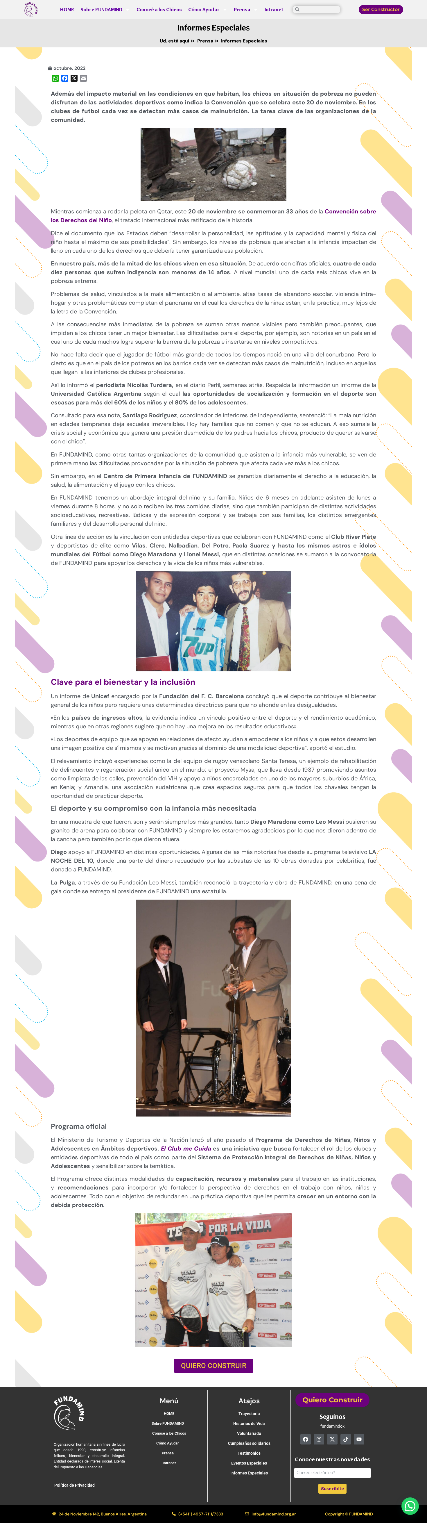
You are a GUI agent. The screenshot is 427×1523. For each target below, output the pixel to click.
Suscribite (332, 1488)
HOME (67, 10)
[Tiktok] (345, 1439)
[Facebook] (305, 1439)
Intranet (274, 10)
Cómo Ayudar (204, 10)
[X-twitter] (332, 1439)
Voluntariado (249, 1433)
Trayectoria (249, 1413)
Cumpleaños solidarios (249, 1443)
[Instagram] (319, 1439)
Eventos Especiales (249, 1463)
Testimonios (249, 1453)
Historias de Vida (249, 1423)
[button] (410, 1506)
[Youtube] (359, 1439)
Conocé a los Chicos (159, 10)
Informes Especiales (213, 27)
